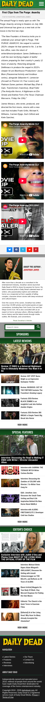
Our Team (28, 657)
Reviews (7, 663)
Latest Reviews (22, 341)
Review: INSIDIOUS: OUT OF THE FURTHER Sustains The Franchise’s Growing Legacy (31, 390)
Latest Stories (9, 657)
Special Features (22, 432)
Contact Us (29, 660)
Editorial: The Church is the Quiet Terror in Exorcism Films (31, 604)
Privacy (35, 695)
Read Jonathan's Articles (22, 321)
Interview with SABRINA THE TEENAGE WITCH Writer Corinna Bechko (32, 470)
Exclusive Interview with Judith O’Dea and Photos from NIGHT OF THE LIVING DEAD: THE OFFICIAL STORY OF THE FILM (21, 557)
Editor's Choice (22, 529)
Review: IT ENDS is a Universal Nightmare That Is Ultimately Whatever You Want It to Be (21, 368)
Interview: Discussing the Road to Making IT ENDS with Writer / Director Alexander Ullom (22, 460)
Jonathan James (23, 17)
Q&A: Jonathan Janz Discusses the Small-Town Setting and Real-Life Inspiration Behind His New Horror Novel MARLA (31, 498)
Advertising (29, 663)
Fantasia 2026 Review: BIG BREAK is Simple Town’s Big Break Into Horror (31, 415)
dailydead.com (28, 690)
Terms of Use (8, 697)
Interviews (8, 666)
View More (22, 424)
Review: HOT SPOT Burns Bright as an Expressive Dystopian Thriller (30, 379)
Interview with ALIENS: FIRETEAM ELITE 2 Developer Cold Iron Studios (32, 512)
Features (7, 660)
